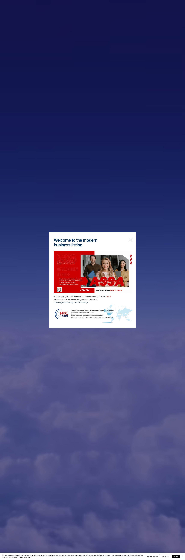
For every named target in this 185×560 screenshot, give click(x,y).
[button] (130, 240)
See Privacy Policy (25, 557)
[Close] (182, 556)
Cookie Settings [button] (152, 556)
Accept (175, 556)
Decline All (165, 556)
